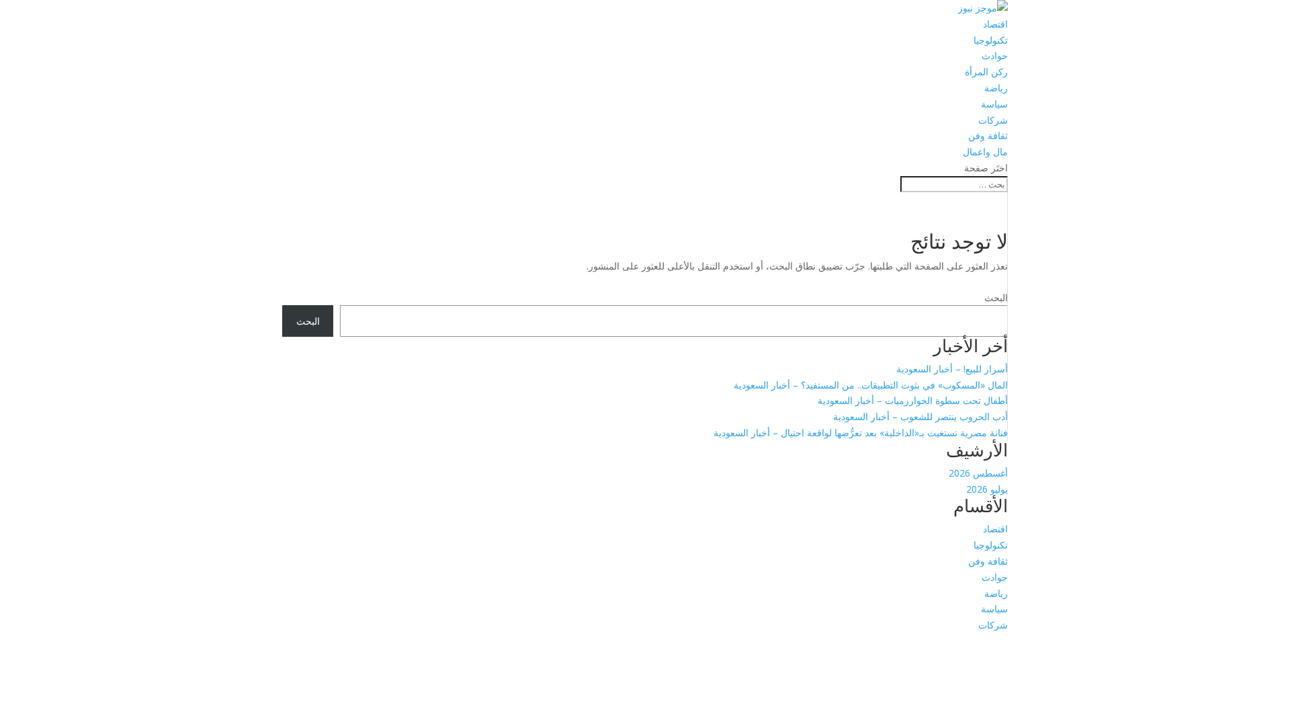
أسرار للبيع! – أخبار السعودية (952, 368)
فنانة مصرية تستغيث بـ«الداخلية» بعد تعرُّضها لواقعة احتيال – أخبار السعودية (861, 432)
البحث (996, 297)
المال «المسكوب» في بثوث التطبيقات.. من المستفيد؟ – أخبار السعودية (871, 384)
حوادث (995, 55)
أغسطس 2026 (978, 473)
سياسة (994, 103)
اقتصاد (995, 23)
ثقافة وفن (988, 135)
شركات (993, 120)
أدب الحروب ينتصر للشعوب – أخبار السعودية (920, 416)
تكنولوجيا (991, 40)
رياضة (996, 87)
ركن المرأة (986, 71)
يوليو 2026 (987, 489)
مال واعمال (985, 151)
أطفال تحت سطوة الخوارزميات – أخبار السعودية (913, 400)
